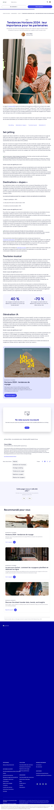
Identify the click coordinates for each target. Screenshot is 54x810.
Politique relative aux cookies (9, 803)
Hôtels (4, 773)
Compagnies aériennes (8, 779)
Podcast (21, 785)
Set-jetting (11, 125)
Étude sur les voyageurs (19, 477)
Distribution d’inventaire (25, 766)
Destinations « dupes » (21, 125)
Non (30, 498)
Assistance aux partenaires (42, 773)
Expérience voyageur (18, 474)
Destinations (6, 781)
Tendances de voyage (18, 471)
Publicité (15, 461)
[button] (14, 542)
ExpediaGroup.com (43, 781)
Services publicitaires (24, 770)
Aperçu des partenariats (8, 764)
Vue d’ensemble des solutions (26, 764)
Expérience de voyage (24, 768)
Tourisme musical (33, 125)
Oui (24, 498)
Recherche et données (24, 779)
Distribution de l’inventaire (19, 464)
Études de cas (22, 783)
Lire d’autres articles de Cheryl (10, 456)
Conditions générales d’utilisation (43, 775)
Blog (20, 781)
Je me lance (38, 764)
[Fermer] (51, 806)
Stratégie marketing (18, 467)
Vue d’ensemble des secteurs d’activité (11, 771)
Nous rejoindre (39, 6)
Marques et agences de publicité (10, 777)
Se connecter (13, 6)
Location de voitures (7, 787)
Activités (5, 791)
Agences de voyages (7, 783)
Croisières (5, 785)
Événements (22, 787)
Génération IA (42, 125)
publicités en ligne (21, 247)
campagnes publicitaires (9, 239)
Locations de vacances (8, 775)
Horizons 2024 (11, 106)
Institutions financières (8, 789)
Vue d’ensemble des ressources (26, 777)
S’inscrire (27, 427)
